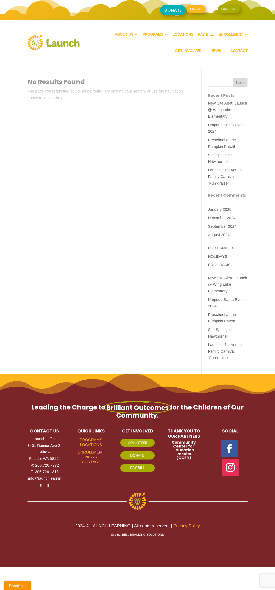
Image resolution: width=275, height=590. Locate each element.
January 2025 (219, 209)
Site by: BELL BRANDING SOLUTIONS (137, 534)
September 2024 (222, 226)
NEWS (91, 457)
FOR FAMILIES (221, 248)
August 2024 (219, 235)
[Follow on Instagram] (230, 467)
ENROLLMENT (91, 452)
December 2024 (221, 218)
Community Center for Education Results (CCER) (184, 450)
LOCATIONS (91, 445)
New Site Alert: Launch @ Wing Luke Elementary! (227, 109)
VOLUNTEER (137, 442)
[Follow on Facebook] (229, 448)
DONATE (173, 10)
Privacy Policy (186, 525)
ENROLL (196, 8)
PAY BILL (137, 468)
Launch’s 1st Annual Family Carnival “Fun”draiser (225, 176)
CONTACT (91, 462)
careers (228, 8)
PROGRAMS (219, 265)
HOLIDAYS (217, 256)
